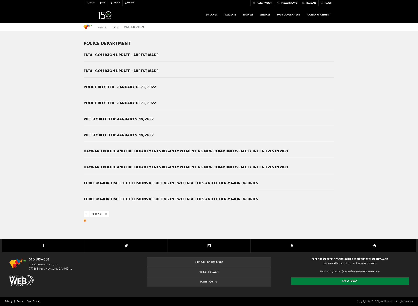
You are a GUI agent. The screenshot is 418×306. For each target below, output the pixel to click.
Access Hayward (209, 271)
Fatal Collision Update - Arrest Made (121, 55)
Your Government (288, 14)
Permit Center (209, 281)
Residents (230, 14)
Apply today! (350, 281)
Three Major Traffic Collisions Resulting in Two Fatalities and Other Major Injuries (171, 183)
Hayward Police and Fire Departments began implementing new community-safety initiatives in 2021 (186, 151)
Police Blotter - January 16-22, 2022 (120, 87)
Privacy (8, 301)
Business (247, 14)
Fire (104, 3)
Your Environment (318, 14)
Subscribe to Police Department (85, 221)
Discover (211, 14)
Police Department (107, 43)
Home (87, 27)
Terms (20, 301)
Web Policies (33, 301)
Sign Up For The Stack (209, 261)
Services (265, 14)
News (115, 27)
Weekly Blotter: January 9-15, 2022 (119, 119)
